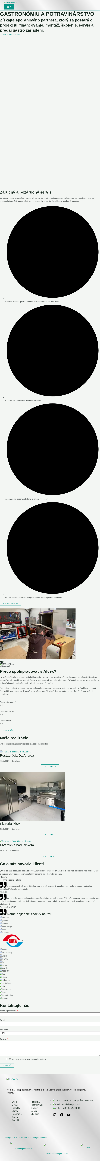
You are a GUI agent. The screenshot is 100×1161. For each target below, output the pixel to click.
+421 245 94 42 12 (71, 1108)
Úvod (14, 1102)
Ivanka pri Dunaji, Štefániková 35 (78, 1100)
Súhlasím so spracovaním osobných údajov (27, 1059)
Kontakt (15, 1120)
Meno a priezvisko (9, 1011)
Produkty (16, 1108)
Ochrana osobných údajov (57, 1154)
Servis (34, 1111)
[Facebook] (62, 1116)
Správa (4, 1039)
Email (3, 1020)
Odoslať (7, 1065)
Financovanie (37, 1105)
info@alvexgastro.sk (71, 1104)
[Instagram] (55, 1116)
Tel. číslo (4, 1030)
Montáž (34, 1108)
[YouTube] (69, 1116)
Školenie (35, 1114)
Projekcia (35, 1102)
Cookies (87, 1147)
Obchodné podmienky (22, 1149)
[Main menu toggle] (9, 6)
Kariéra (15, 1117)
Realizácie (17, 1114)
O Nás (15, 1105)
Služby (15, 1111)
